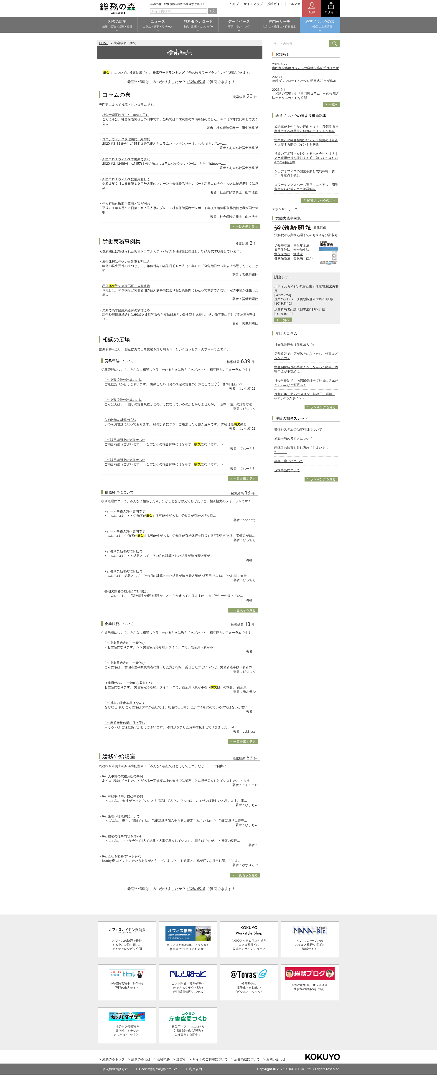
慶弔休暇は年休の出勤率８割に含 (126, 261)
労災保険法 (282, 254)
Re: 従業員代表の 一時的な (124, 643)
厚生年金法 (301, 245)
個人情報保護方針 (115, 1069)
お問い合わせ (275, 1059)
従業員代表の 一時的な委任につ (128, 683)
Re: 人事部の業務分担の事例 (122, 776)
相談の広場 (196, 81)
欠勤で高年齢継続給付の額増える (126, 310)
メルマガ (294, 4)
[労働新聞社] (293, 227)
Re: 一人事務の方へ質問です (124, 511)
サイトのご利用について (210, 1059)
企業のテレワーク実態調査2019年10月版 (303, 299)
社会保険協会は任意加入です (295, 344)
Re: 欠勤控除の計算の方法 (123, 380)
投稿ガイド (275, 4)
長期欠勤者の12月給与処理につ (126, 591)
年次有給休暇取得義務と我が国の (126, 203)
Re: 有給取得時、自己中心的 (122, 796)
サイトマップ (253, 4)
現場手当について (287, 470)
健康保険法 (282, 258)
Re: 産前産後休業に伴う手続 (124, 723)
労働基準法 (282, 245)
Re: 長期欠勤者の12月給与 (123, 551)
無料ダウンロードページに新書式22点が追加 (304, 81)
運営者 (181, 1059)
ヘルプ (234, 4)
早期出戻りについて (288, 461)
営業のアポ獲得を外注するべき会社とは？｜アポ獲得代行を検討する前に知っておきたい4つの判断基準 (306, 157)
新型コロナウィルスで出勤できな (126, 159)
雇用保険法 (282, 250)
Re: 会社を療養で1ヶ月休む (121, 856)
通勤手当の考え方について (293, 438)
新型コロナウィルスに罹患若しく (126, 179)
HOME (103, 43)
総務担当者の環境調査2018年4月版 (299, 309)
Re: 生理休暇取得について (121, 816)
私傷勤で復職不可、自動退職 (126, 286)
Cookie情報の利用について (158, 1069)
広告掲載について (247, 1059)
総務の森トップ (113, 1059)
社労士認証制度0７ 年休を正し (125, 115)
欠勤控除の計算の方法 (120, 420)
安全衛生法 (301, 250)
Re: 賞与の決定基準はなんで (124, 703)
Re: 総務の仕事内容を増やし (122, 836)
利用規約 (195, 1069)
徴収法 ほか (303, 258)
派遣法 (298, 254)
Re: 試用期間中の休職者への (124, 440)
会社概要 (163, 1059)
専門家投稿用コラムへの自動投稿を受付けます (305, 68)
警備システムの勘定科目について (298, 429)
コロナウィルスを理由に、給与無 (126, 139)
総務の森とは (140, 1059)
